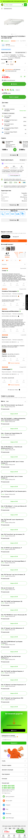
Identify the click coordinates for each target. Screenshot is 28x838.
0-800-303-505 (8, 786)
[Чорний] (6, 62)
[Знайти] (25, 4)
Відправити (14, 743)
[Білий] (9, 62)
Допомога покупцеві (7, 769)
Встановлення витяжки (9, 142)
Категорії (4, 778)
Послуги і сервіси (6, 765)
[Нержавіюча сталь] (11, 62)
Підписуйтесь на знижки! (8, 735)
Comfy (3, 761)
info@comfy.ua (7, 793)
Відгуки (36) (6, 236)
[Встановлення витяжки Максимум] (20, 142)
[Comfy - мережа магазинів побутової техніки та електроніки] (2, 4)
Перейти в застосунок (26, 303)
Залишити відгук (14, 240)
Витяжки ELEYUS (8, 8)
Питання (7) (16, 236)
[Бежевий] (13, 62)
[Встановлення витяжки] (3, 142)
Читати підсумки (14, 175)
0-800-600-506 (8, 788)
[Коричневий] (15, 62)
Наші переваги (6, 774)
